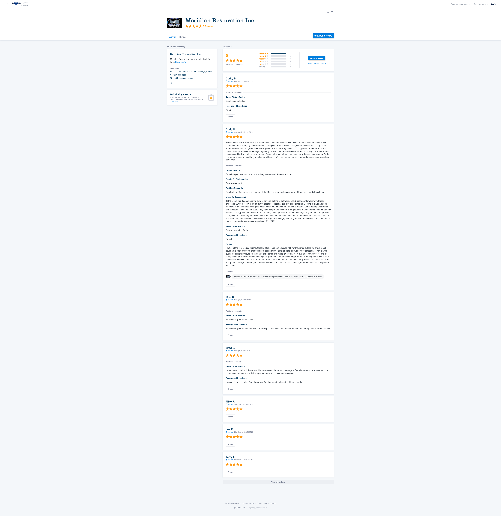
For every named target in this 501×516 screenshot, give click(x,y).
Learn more (174, 101)
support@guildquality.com (258, 508)
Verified (230, 81)
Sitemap (273, 503)
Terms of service (248, 503)
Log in (493, 4)
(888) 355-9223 (239, 508)
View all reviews (278, 482)
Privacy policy (262, 503)
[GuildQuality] (16, 4)
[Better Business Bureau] (171, 83)
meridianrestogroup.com (183, 78)
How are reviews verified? (317, 63)
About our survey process (460, 4)
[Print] (328, 12)
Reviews (182, 36)
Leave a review (324, 35)
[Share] (332, 12)
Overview (172, 36)
